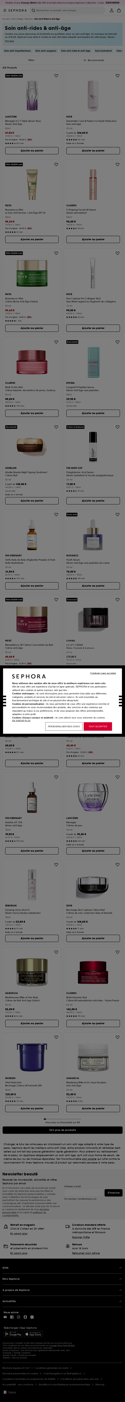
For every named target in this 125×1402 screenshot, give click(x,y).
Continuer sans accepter (103, 673)
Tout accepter (98, 726)
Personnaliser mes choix (64, 726)
